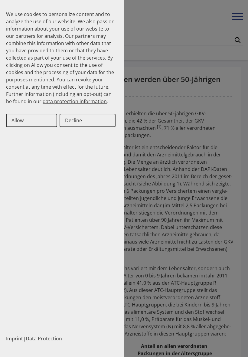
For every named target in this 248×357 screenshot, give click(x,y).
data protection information (75, 101)
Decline (73, 120)
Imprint (14, 338)
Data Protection (44, 338)
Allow (17, 120)
